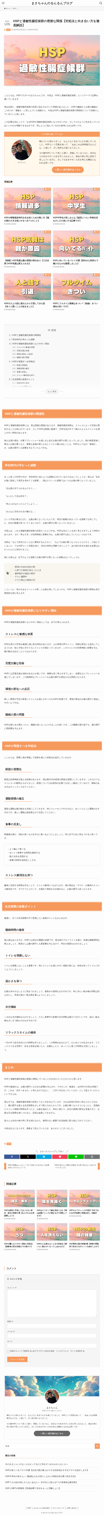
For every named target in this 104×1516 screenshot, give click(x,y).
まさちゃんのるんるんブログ (52, 3)
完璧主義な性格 (23, 351)
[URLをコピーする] (92, 1157)
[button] (12, 1157)
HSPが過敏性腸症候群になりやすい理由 (30, 344)
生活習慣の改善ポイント (23, 379)
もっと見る (52, 391)
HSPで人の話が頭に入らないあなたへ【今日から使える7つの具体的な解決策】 (41, 1482)
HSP (8, 29)
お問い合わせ (72, 1508)
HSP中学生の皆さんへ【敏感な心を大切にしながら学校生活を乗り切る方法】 (40, 1476)
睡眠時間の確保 (23, 383)
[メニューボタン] (3, 3)
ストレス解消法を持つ (26, 375)
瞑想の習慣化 (22, 365)
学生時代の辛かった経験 (23, 339)
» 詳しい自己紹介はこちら (52, 1433)
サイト (10, 1341)
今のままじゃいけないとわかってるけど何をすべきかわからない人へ (36, 1464)
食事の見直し (22, 372)
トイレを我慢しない (25, 386)
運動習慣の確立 (23, 368)
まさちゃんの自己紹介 (41, 1508)
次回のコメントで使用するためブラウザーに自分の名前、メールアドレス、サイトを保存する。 (48, 1351)
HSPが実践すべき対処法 (23, 361)
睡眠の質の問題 (23, 357)
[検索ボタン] (101, 3)
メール (11, 1331)
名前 (10, 1321)
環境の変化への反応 (25, 354)
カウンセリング (58, 1508)
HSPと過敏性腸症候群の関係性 (26, 335)
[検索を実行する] (97, 1446)
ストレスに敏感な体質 (26, 347)
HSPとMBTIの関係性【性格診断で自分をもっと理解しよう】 (33, 1488)
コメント (12, 1288)
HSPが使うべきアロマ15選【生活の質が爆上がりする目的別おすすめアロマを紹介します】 (47, 1470)
